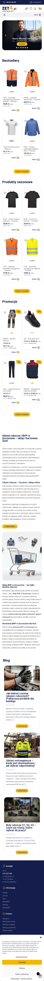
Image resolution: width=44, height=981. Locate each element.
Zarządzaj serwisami (21, 957)
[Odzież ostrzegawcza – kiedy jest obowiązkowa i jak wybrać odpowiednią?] (22, 757)
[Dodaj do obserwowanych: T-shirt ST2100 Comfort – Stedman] (5, 121)
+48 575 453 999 (11, 2)
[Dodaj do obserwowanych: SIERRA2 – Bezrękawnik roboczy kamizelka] (25, 363)
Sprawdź (22, 44)
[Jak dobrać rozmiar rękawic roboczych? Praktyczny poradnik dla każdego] (22, 690)
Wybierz (14, 110)
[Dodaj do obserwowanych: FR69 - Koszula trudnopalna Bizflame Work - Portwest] (25, 121)
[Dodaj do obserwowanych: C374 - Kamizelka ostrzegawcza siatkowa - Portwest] (25, 240)
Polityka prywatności (26, 978)
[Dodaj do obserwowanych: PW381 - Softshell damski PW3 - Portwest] (25, 71)
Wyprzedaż (6, 908)
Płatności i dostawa (9, 925)
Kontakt (5, 893)
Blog (4, 899)
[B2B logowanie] (27, 8)
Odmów (22, 968)
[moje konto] (35, 8)
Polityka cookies (15, 978)
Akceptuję (22, 962)
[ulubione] (31, 8)
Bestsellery (6, 902)
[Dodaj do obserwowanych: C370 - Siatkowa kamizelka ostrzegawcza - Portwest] (5, 240)
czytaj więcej (22, 726)
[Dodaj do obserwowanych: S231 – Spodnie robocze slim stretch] (5, 363)
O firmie (5, 896)
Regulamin (6, 919)
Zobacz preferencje (22, 974)
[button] (41, 937)
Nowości (5, 905)
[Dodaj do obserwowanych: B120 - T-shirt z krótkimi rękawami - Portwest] (5, 193)
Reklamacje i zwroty (9, 922)
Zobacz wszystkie (22, 171)
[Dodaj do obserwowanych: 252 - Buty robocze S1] (25, 312)
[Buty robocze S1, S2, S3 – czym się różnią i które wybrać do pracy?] (22, 822)
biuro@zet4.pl (11, 882)
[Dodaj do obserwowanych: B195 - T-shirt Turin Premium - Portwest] (25, 193)
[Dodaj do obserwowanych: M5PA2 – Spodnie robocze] (5, 312)
